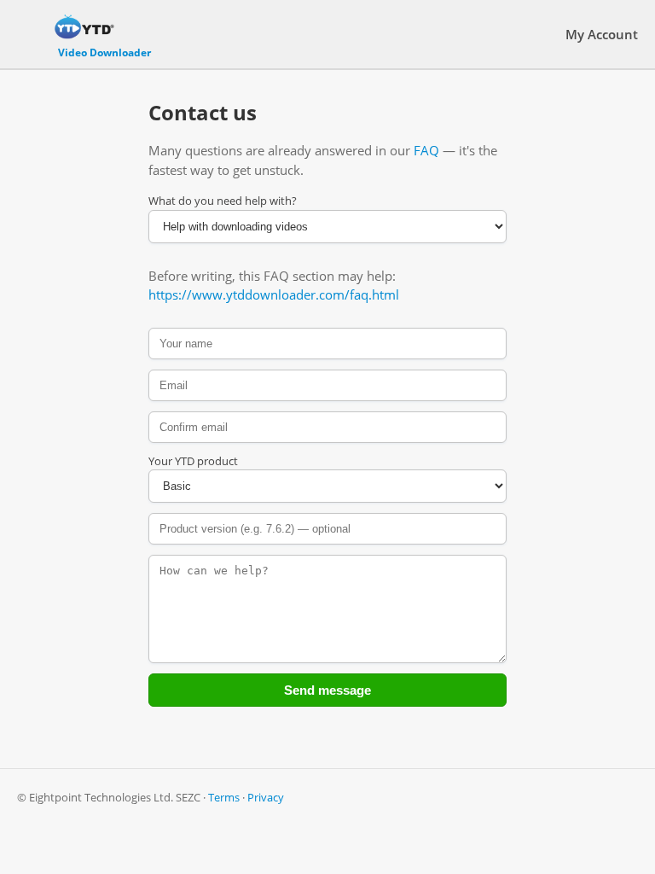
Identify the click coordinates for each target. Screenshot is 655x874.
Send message (327, 690)
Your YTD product (193, 461)
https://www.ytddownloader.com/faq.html (273, 294)
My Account (601, 34)
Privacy (265, 797)
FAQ (426, 150)
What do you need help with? (222, 200)
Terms (224, 797)
